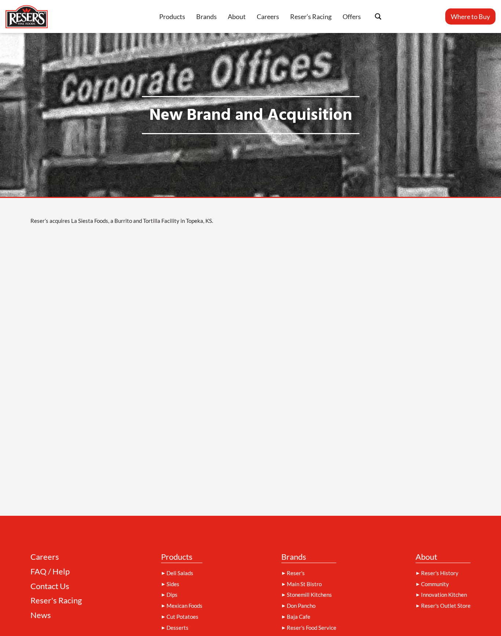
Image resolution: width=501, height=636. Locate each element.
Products (172, 16)
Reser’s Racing (311, 16)
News (40, 615)
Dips (172, 594)
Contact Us (49, 586)
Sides (173, 584)
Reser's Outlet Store (446, 605)
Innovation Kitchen (444, 594)
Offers (352, 16)
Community (435, 584)
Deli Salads (180, 573)
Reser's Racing (56, 600)
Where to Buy (470, 16)
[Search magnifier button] (378, 16)
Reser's (296, 573)
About (237, 16)
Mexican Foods (184, 605)
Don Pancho (301, 605)
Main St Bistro (304, 584)
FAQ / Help (50, 571)
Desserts (178, 627)
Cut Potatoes (182, 616)
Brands (206, 16)
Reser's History (439, 573)
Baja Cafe (298, 616)
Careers (268, 16)
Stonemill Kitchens (309, 594)
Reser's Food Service (311, 627)
